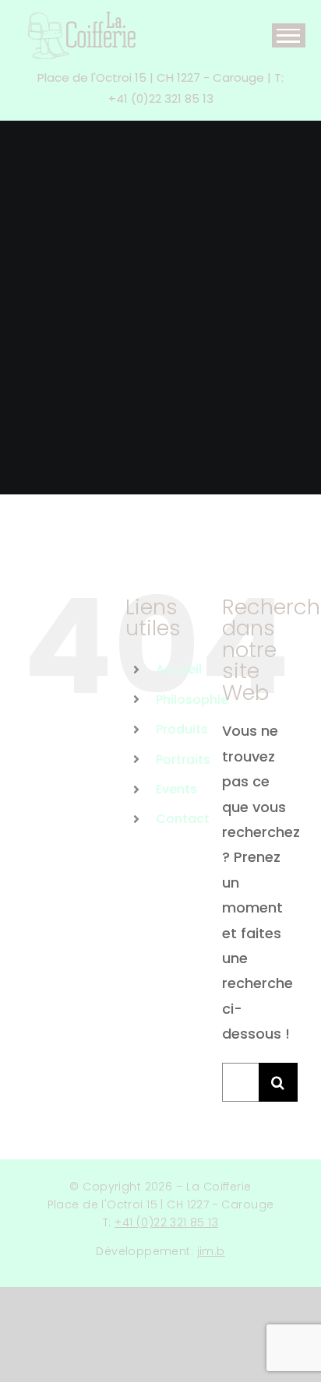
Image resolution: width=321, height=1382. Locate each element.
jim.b (211, 1251)
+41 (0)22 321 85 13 (166, 1222)
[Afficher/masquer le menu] (288, 35)
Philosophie (192, 700)
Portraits (183, 759)
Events (176, 789)
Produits (182, 729)
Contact (183, 819)
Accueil (179, 669)
